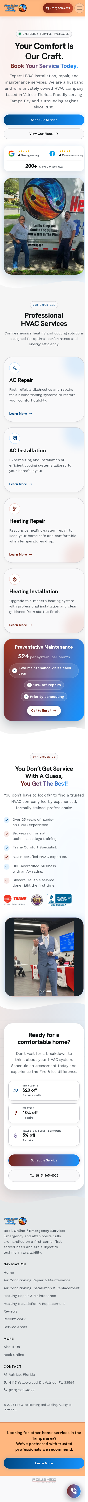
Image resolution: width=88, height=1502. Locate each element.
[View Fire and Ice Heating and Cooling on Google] (11, 154)
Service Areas (15, 1327)
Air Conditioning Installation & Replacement (41, 1288)
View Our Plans (44, 133)
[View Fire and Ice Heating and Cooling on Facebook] (52, 154)
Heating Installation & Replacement (34, 1303)
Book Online (14, 1355)
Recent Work (14, 1319)
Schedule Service (44, 120)
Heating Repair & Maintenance (30, 1296)
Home (9, 1272)
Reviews (10, 1311)
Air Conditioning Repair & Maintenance (37, 1280)
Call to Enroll (44, 710)
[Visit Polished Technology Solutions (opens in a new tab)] (44, 1480)
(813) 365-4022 (44, 1175)
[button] (44, 957)
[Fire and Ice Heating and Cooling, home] (15, 8)
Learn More (44, 1463)
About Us (12, 1347)
